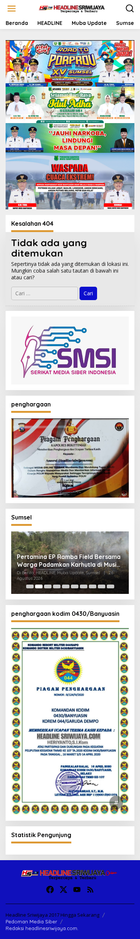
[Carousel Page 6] (74, 586)
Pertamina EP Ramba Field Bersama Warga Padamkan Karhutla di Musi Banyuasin (69, 561)
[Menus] (12, 8)
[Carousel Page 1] (30, 586)
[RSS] (90, 889)
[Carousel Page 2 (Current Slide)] (39, 586)
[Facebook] (50, 889)
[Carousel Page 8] (92, 586)
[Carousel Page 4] (56, 586)
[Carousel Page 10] (110, 586)
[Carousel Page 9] (101, 586)
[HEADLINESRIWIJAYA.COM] (71, 8)
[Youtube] (77, 889)
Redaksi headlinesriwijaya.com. (42, 928)
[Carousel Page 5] (65, 586)
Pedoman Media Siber (31, 921)
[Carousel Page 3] (48, 586)
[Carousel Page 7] (83, 586)
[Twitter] (63, 889)
